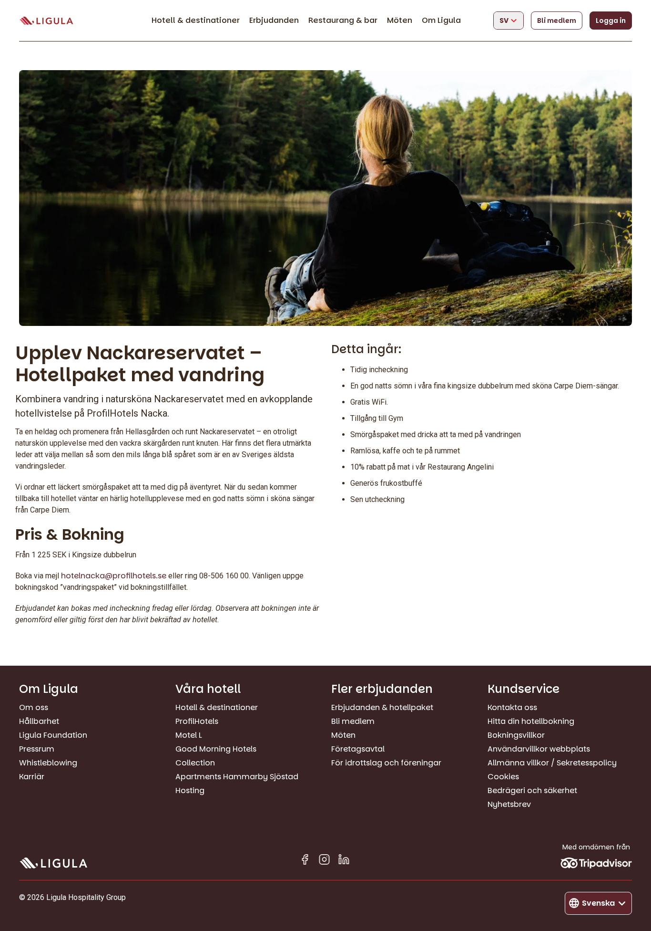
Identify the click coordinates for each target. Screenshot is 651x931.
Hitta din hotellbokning (531, 721)
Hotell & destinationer (196, 20)
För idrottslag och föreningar (386, 762)
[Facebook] (305, 861)
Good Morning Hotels (215, 748)
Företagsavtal (358, 748)
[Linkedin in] (344, 861)
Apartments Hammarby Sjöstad (236, 776)
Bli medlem (556, 20)
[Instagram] (324, 861)
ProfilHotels (196, 721)
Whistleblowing (48, 762)
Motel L (188, 735)
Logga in (611, 20)
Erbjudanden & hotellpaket (382, 707)
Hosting (189, 790)
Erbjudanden (274, 20)
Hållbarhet (39, 721)
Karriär (31, 776)
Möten (399, 20)
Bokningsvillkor (516, 735)
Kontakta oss (512, 707)
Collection (195, 762)
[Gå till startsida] (46, 20)
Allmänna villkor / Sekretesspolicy (552, 762)
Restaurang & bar (342, 20)
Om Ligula (441, 20)
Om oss (33, 707)
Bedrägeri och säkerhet (532, 790)
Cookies (503, 776)
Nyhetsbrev (509, 804)
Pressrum (36, 748)
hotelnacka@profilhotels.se (113, 575)
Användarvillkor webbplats (539, 748)
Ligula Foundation (53, 735)
